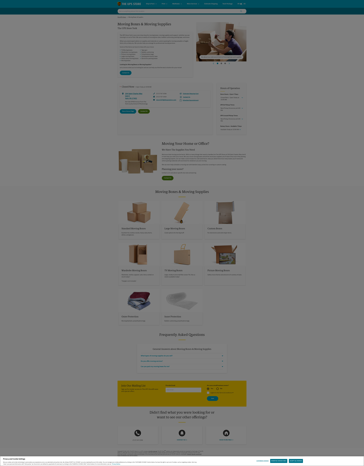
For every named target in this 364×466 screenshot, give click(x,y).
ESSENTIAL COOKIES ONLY (278, 461)
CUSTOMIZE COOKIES (262, 461)
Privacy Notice (116, 464)
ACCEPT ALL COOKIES (296, 461)
